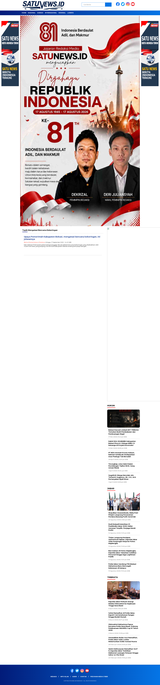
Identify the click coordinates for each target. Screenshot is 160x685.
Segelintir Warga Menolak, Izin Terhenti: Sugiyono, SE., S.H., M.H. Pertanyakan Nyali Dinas (122, 477)
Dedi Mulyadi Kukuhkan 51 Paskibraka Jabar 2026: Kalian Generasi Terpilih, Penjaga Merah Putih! (122, 527)
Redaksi (54, 676)
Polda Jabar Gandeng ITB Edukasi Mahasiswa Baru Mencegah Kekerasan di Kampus (122, 566)
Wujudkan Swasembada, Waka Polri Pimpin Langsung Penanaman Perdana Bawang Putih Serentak (123, 515)
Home (24, 13)
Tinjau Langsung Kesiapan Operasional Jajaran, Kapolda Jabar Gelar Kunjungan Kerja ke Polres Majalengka (122, 541)
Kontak (83, 676)
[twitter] (123, 5)
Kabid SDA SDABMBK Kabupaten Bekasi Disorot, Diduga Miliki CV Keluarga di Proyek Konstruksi (122, 443)
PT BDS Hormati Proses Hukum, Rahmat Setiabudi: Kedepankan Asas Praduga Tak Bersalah (121, 455)
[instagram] (128, 5)
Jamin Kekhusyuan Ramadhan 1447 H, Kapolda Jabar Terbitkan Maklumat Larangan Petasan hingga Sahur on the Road (123, 652)
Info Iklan (64, 676)
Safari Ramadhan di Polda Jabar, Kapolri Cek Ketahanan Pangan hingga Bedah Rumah (121, 615)
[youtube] (133, 5)
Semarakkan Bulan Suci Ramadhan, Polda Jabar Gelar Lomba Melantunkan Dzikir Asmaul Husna (123, 640)
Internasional (51, 13)
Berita (26, 242)
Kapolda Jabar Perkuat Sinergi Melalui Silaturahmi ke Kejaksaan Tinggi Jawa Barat (122, 604)
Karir (74, 676)
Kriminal (62, 13)
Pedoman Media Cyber (99, 676)
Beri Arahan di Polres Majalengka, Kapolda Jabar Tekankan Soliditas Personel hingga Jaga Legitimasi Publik (122, 554)
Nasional (31, 13)
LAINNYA (70, 13)
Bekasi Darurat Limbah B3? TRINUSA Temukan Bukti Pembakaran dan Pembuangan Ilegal (123, 432)
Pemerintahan (33, 242)
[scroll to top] (153, 682)
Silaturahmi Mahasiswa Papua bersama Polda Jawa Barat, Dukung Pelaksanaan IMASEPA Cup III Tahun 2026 (123, 627)
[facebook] (118, 5)
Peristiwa (42, 242)
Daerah (40, 13)
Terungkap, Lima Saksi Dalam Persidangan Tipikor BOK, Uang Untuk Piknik (121, 466)
